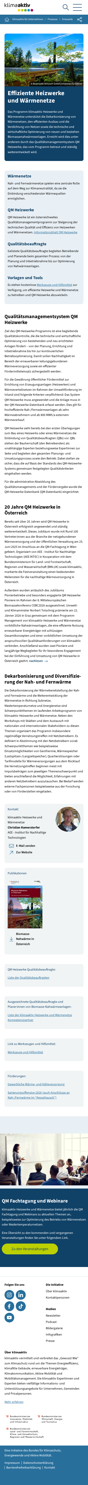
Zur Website (24, 852)
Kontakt (49, 1467)
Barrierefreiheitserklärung (23, 1467)
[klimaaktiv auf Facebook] (9, 1306)
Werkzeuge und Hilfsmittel (54, 285)
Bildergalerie (54, 1328)
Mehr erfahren (14, 1402)
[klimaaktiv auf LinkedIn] (20, 1295)
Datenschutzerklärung (38, 1462)
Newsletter (53, 1315)
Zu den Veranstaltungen (30, 1249)
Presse (50, 1341)
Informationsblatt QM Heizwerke (55, 232)
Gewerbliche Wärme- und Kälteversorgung (36, 1084)
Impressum (12, 1462)
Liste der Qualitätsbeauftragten (28, 977)
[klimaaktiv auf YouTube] (9, 1317)
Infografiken (54, 1334)
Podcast (51, 1322)
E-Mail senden (25, 846)
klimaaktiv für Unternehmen (27, 19)
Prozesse (53, 19)
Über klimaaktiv (56, 1291)
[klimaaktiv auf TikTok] (20, 1306)
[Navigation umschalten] (77, 7)
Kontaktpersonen (57, 1297)
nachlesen (36, 661)
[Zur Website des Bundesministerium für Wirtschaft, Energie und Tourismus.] (50, 1419)
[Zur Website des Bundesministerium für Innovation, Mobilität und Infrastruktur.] (19, 1419)
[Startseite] (19, 7)
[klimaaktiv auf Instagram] (9, 1295)
